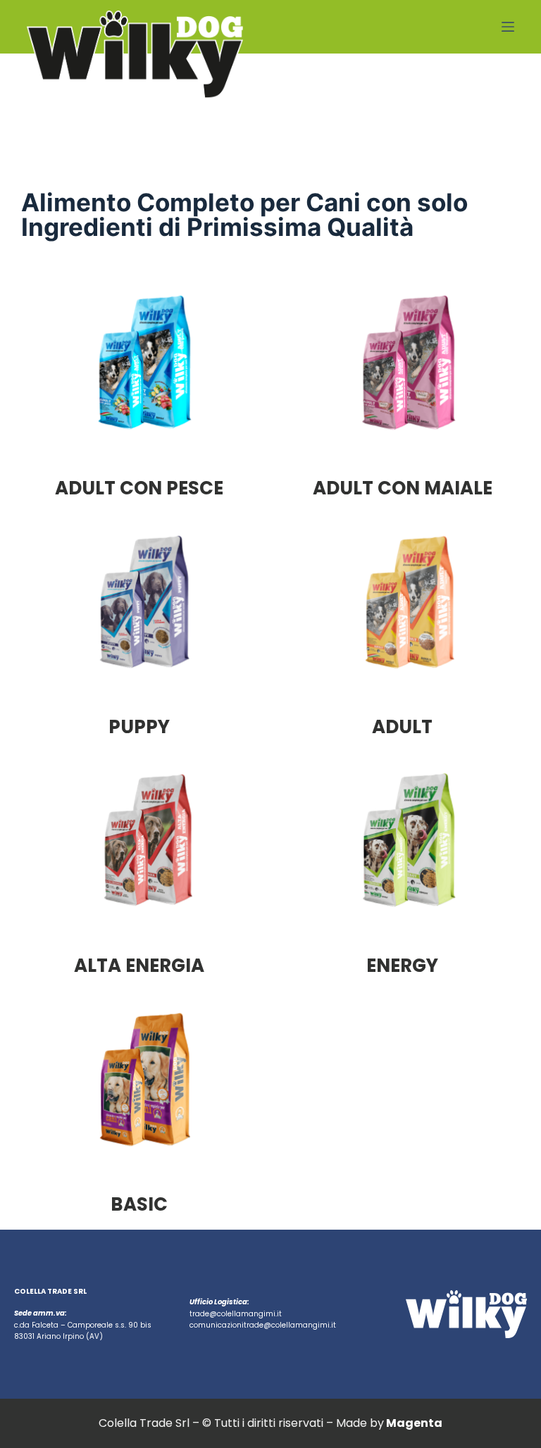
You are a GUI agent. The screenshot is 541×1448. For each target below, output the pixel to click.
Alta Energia (139, 965)
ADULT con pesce (139, 488)
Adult (402, 726)
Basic (139, 1204)
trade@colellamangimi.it (235, 1314)
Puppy (139, 726)
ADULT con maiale (402, 488)
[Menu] (508, 26)
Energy (402, 965)
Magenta (414, 1423)
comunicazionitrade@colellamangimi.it (262, 1325)
